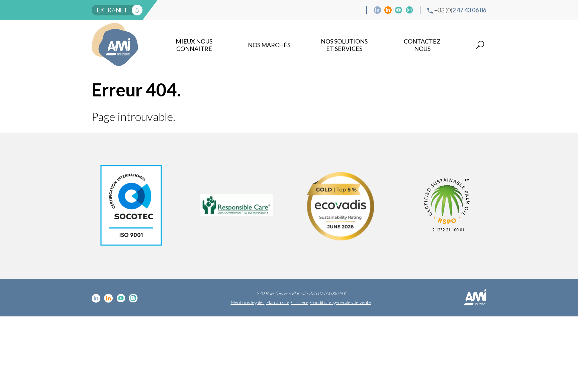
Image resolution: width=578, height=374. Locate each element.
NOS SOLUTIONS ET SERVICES (344, 45)
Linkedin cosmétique (377, 10)
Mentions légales (248, 302)
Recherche (480, 45)
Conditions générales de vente (340, 302)
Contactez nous (422, 45)
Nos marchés (269, 45)
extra (112, 10)
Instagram (409, 10)
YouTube (398, 10)
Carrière (299, 302)
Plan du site (277, 302)
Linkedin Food (388, 10)
